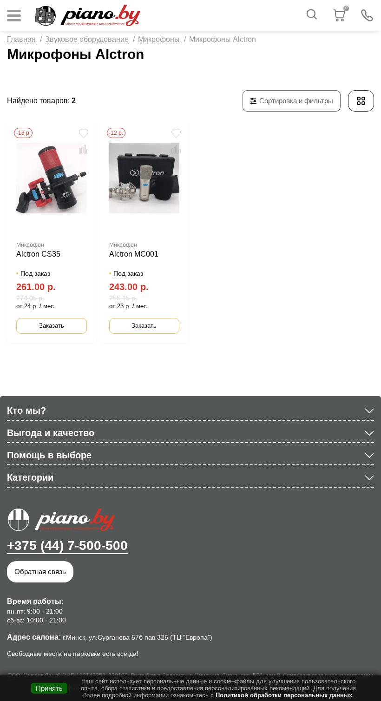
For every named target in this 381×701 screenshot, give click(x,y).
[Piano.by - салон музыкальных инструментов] (87, 15)
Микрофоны (159, 39)
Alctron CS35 (38, 254)
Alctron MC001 (133, 254)
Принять (49, 688)
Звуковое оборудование (87, 39)
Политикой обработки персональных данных (284, 695)
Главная (21, 39)
